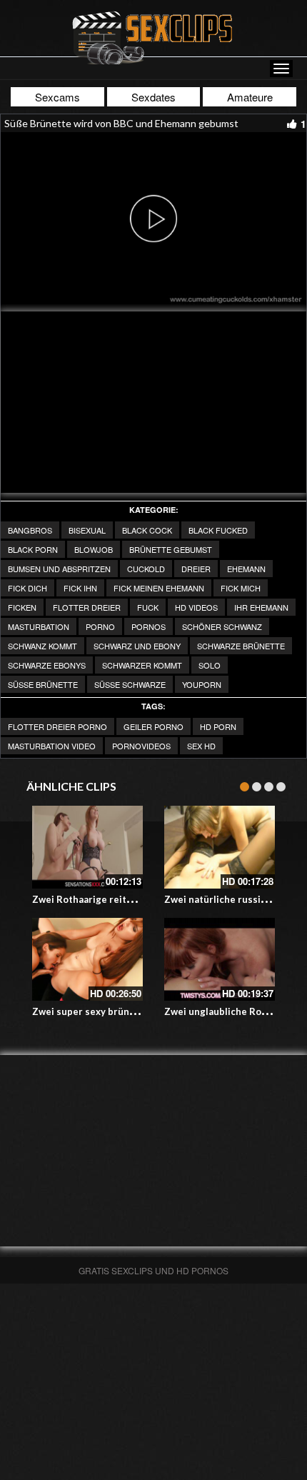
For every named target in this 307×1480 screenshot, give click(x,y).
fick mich (241, 588)
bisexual (87, 530)
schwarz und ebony (137, 645)
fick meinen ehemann (159, 588)
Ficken (22, 607)
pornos (148, 626)
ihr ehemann (261, 607)
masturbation (38, 626)
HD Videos (196, 607)
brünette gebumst (170, 549)
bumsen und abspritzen (59, 568)
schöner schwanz (222, 626)
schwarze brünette (241, 645)
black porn (33, 549)
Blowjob (93, 549)
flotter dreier (87, 607)
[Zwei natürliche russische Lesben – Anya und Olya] (219, 847)
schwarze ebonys (47, 665)
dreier (196, 568)
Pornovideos (141, 745)
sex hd (201, 745)
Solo (209, 665)
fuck (147, 607)
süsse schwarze (130, 684)
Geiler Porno (153, 726)
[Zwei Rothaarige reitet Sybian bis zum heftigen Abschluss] (87, 847)
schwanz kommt (42, 645)
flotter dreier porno (57, 726)
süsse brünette (43, 684)
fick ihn (80, 588)
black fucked (218, 530)
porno (100, 626)
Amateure (250, 96)
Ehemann (246, 568)
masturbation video (52, 745)
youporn (201, 684)
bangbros (30, 530)
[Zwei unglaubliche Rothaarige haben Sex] (219, 959)
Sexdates (153, 96)
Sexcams (57, 96)
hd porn (218, 726)
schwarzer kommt (142, 665)
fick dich (27, 588)
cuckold (146, 568)
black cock (147, 530)
